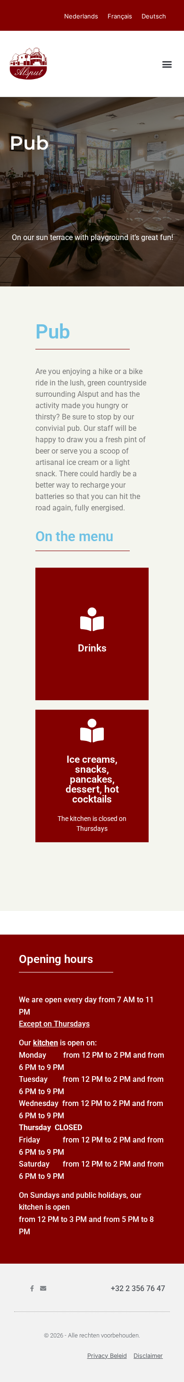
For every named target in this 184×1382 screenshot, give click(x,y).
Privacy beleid (107, 1355)
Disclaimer (148, 1355)
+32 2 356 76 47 (138, 1288)
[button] (167, 63)
